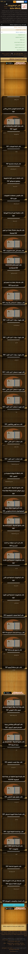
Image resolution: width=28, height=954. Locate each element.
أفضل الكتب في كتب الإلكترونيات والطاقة (18, 25)
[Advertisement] (13, 680)
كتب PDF (3, 2)
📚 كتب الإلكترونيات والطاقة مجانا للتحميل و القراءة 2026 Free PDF (14, 54)
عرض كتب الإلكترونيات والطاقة (20, 27)
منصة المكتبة (16, 943)
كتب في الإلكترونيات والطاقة (13, 931)
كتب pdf (14, 944)
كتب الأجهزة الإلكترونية (20, 37)
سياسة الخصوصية (10, 943)
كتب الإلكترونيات (21, 35)
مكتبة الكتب (21, 943)
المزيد (14, 905)
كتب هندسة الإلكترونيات (19, 45)
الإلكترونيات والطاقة (23, 931)
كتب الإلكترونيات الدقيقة (19, 47)
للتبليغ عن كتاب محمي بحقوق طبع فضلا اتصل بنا (11, 940)
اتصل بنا (18, 944)
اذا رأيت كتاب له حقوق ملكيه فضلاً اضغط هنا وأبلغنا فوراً (10, 948)
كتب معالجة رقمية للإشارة (19, 42)
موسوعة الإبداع (13, 951)
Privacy (10, 944)
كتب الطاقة (22, 40)
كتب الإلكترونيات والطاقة (20, 32)
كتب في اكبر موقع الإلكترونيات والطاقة (11, 933)
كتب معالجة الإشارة (20, 50)
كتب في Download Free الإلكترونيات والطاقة (13, 933)
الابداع (25, 53)
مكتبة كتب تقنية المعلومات (20, 30)
